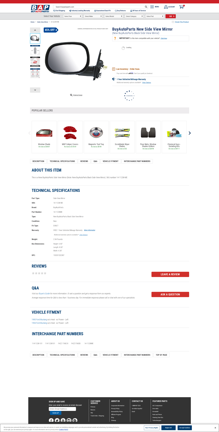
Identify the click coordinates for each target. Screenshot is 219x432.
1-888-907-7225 (136, 405)
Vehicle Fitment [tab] (111, 161)
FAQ (92, 413)
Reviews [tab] (84, 161)
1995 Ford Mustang (39, 319)
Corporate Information (117, 405)
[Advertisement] (98, 377)
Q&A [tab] (95, 161)
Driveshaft (155, 411)
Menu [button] (157, 7)
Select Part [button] (150, 16)
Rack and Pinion (157, 414)
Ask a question (170, 294)
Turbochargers (157, 420)
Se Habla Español (137, 408)
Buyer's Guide (44, 293)
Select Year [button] (68, 16)
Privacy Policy (115, 408)
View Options (146, 82)
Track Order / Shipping (97, 416)
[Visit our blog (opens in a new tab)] (75, 420)
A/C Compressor (157, 405)
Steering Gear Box (158, 417)
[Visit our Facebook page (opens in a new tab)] (51, 420)
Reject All (168, 428)
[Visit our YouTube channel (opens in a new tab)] (63, 420)
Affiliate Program (116, 414)
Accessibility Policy (117, 411)
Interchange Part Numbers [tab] (137, 161)
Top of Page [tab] (161, 355)
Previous (29, 133)
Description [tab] (38, 161)
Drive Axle (155, 408)
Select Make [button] (89, 16)
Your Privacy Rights (151, 428)
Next (190, 133)
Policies (93, 407)
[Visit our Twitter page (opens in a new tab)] (57, 420)
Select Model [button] (110, 16)
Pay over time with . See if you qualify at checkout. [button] (135, 73)
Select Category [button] (131, 16)
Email (133, 411)
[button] (60, 11)
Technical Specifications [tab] (62, 161)
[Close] (215, 427)
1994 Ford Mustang (39, 323)
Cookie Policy (63, 429)
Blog (112, 417)
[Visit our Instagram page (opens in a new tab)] (69, 420)
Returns (93, 410)
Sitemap (113, 420)
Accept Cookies (184, 428)
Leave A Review (170, 274)
